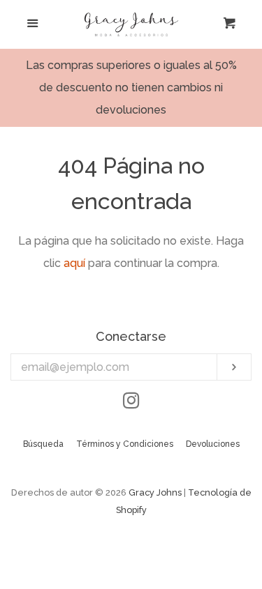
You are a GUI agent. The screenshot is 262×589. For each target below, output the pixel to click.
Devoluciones (213, 444)
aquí (74, 263)
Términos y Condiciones (124, 444)
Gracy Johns (155, 492)
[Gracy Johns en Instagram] (131, 403)
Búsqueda (43, 444)
